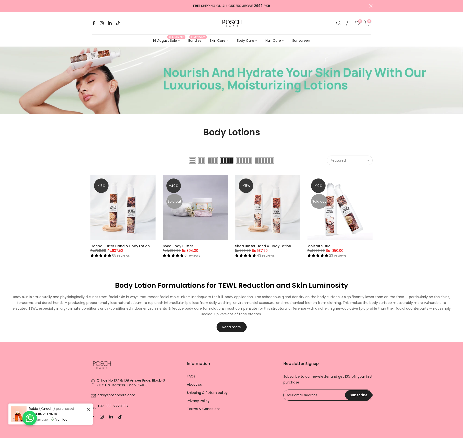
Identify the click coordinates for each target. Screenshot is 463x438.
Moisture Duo (319, 246)
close (92, 6)
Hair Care (273, 40)
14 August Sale (168, 40)
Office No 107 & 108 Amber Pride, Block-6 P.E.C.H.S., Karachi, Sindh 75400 (131, 383)
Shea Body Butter (178, 246)
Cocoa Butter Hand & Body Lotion (120, 246)
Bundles (196, 40)
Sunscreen (301, 40)
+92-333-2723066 (112, 406)
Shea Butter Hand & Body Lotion (263, 246)
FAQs (191, 376)
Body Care (245, 40)
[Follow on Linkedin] (110, 23)
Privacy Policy (198, 401)
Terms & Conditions (203, 409)
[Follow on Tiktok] (118, 23)
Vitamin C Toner (33, 414)
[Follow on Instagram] (102, 23)
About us (194, 384)
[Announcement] (231, 6)
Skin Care (217, 40)
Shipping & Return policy (207, 392)
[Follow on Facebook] (94, 23)
